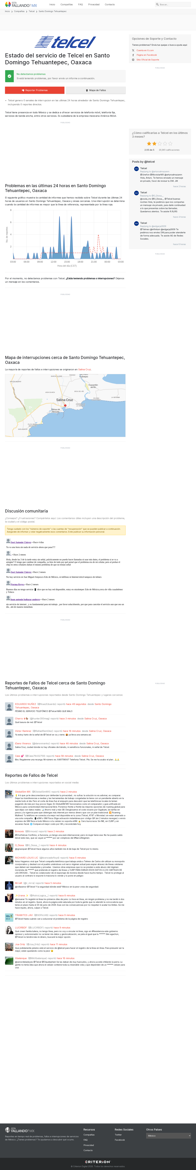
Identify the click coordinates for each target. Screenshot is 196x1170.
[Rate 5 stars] (170, 143)
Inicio (52, 4)
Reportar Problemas (36, 90)
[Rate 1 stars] (149, 143)
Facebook (120, 1139)
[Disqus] (65, 573)
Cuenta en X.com (145, 50)
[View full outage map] (65, 405)
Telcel (32, 11)
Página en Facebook (147, 55)
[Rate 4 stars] (165, 143)
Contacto (110, 4)
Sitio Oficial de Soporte (148, 59)
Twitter (118, 1134)
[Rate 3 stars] (160, 143)
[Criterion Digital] (98, 1162)
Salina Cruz (84, 369)
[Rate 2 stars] (154, 143)
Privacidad (93, 4)
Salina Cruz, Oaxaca (95, 718)
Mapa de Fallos (97, 90)
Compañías (67, 4)
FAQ (80, 4)
